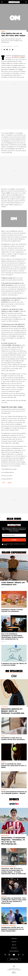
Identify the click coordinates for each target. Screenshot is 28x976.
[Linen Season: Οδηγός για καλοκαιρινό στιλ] (14, 568)
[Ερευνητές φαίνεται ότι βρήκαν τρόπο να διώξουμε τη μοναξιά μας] (14, 693)
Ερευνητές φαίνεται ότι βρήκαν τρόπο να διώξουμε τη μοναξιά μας (12, 711)
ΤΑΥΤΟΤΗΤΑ (14, 941)
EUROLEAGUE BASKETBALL (8, 866)
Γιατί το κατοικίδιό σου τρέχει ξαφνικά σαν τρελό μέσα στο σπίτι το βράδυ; (13, 765)
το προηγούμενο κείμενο (18, 55)
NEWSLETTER (14, 959)
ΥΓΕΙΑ (3, 735)
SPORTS (14, 799)
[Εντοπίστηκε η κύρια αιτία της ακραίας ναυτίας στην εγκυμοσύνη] (14, 725)
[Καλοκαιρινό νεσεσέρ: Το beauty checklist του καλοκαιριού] (14, 599)
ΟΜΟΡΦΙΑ (4, 789)
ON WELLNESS (14, 671)
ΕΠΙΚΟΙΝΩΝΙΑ (14, 938)
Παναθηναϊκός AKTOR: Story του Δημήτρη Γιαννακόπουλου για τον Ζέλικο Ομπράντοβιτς (12, 929)
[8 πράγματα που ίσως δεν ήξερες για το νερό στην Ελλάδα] (14, 653)
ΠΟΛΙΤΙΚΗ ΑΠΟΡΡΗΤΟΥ (14, 951)
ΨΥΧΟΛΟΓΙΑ (4, 706)
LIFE (3, 482)
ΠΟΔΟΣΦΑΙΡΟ (5, 835)
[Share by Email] (12, 49)
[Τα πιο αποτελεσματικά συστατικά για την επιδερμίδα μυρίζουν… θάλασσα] (14, 779)
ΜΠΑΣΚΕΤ (4, 896)
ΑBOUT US (14, 944)
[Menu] (2, 2)
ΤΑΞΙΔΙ (3, 31)
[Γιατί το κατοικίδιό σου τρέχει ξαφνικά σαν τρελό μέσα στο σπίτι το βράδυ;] (14, 751)
